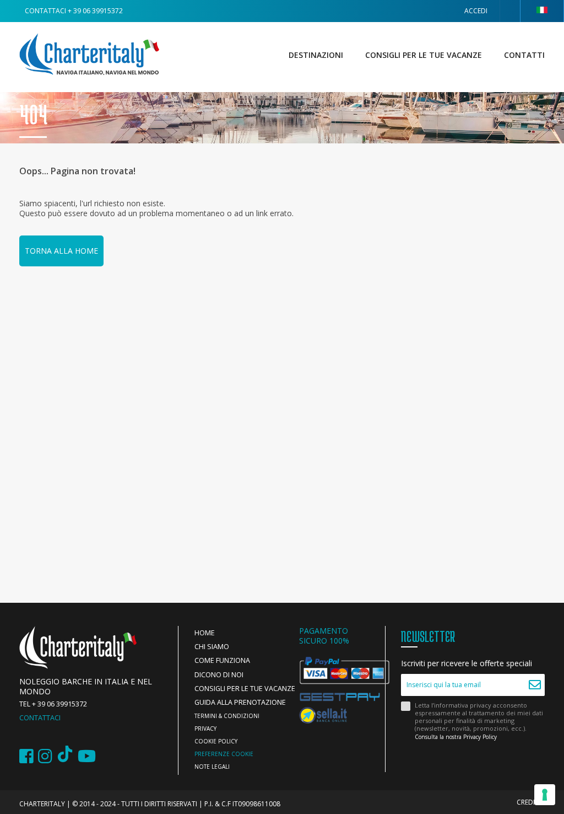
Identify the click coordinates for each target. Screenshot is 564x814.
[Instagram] (45, 756)
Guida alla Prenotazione (240, 702)
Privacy (205, 728)
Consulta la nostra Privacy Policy (456, 737)
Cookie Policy (215, 741)
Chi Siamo (211, 646)
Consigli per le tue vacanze (423, 55)
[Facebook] (26, 756)
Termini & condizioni (226, 716)
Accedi (475, 10)
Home (204, 633)
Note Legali (212, 766)
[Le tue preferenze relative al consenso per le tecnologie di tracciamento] (544, 794)
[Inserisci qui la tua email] (535, 685)
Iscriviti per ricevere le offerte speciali (466, 663)
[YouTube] (87, 756)
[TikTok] (65, 756)
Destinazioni (316, 55)
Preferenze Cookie (223, 754)
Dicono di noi (218, 674)
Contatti (524, 55)
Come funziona (222, 660)
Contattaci (40, 717)
